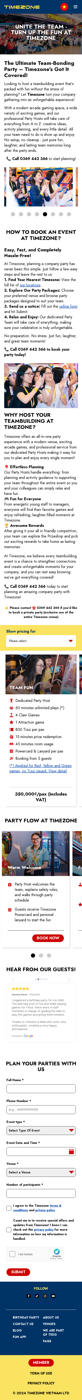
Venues (49, 1324)
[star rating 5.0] (41, 988)
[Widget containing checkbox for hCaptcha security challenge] (35, 1254)
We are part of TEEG (53, 1332)
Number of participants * (24, 1185)
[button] (13, 214)
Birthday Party (26, 1317)
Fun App (19, 1337)
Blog (17, 1330)
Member (41, 1362)
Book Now (48, 938)
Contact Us (23, 1324)
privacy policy (45, 1210)
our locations (30, 285)
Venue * (12, 1164)
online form (68, 306)
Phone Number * (18, 1101)
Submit (18, 1272)
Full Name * (15, 1080)
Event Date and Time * (23, 1143)
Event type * (15, 1122)
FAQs (47, 1341)
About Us (51, 1317)
